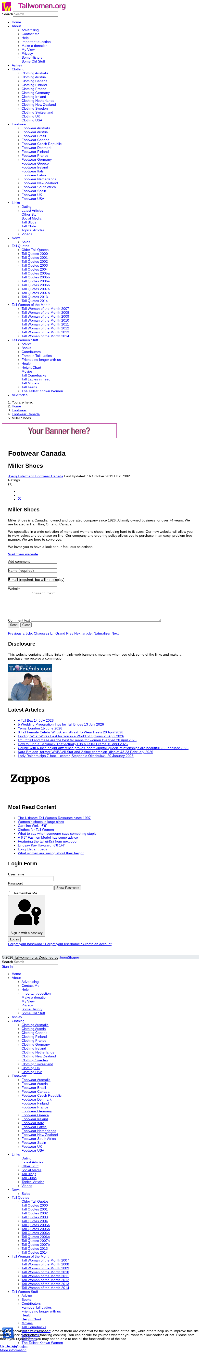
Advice (27, 344)
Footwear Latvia (34, 175)
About (16, 26)
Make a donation (35, 46)
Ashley (17, 65)
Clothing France (34, 89)
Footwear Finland (35, 152)
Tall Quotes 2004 (35, 269)
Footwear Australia (36, 128)
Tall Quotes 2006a (36, 281)
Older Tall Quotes (35, 250)
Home (16, 22)
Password (15, 883)
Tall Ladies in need (36, 379)
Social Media (31, 218)
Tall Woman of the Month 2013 (45, 332)
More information (13, 1350)
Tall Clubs (29, 226)
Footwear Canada (36, 140)
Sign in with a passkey (27, 933)
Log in (14, 939)
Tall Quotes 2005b (36, 277)
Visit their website (23, 554)
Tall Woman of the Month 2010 (45, 320)
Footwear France (35, 155)
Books (26, 348)
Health (27, 363)
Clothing (18, 69)
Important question (36, 42)
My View (28, 50)
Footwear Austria (35, 132)
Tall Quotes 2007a (36, 289)
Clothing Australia (35, 73)
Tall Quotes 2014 (35, 301)
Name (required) (21, 570)
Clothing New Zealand (39, 104)
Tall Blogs (29, 222)
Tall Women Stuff (25, 340)
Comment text (19, 620)
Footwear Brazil (34, 136)
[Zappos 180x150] (30, 797)
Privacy (27, 53)
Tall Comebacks (34, 375)
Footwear (19, 124)
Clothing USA (32, 120)
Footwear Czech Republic (42, 144)
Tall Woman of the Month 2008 (45, 312)
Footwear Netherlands (39, 179)
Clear (26, 625)
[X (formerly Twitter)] (19, 499)
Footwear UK (32, 195)
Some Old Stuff (33, 61)
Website (14, 589)
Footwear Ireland (35, 167)
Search (7, 14)
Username (16, 874)
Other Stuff (30, 214)
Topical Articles (33, 230)
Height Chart (31, 367)
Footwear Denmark (36, 148)
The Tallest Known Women (42, 391)
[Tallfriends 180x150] (30, 699)
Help (25, 38)
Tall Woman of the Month (31, 305)
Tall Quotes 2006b (36, 285)
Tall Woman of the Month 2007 (45, 309)
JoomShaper (69, 957)
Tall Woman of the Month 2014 (45, 336)
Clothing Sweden (35, 108)
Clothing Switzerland (37, 112)
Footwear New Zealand (40, 183)
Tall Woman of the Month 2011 (45, 324)
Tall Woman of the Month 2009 (45, 316)
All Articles (19, 395)
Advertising (30, 30)
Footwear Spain (34, 191)
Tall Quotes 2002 (35, 261)
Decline (11, 1346)
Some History (32, 57)
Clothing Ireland (34, 97)
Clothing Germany (36, 93)
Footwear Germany (37, 159)
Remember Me (25, 893)
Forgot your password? (26, 944)
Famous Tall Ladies (37, 356)
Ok (2, 1346)
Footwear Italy (33, 171)
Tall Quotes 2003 (35, 265)
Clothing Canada (35, 81)
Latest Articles (32, 210)
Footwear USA (33, 199)
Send (13, 625)
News (16, 238)
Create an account (97, 944)
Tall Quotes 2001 (35, 258)
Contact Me (30, 34)
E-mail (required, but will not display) (36, 580)
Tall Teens (29, 387)
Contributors (31, 352)
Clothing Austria (34, 77)
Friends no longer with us (41, 360)
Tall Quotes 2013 (35, 297)
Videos (27, 234)
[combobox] (35, 14)
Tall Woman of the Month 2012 (45, 328)
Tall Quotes (20, 246)
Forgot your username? (64, 944)
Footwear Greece (35, 163)
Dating (27, 206)
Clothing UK (31, 116)
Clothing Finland (34, 85)
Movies (27, 371)
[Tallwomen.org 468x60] (59, 437)
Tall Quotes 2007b (36, 293)
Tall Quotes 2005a (36, 273)
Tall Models (30, 383)
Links (16, 203)
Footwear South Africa (39, 187)
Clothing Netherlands (38, 101)
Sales (26, 242)
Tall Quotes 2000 (35, 254)
